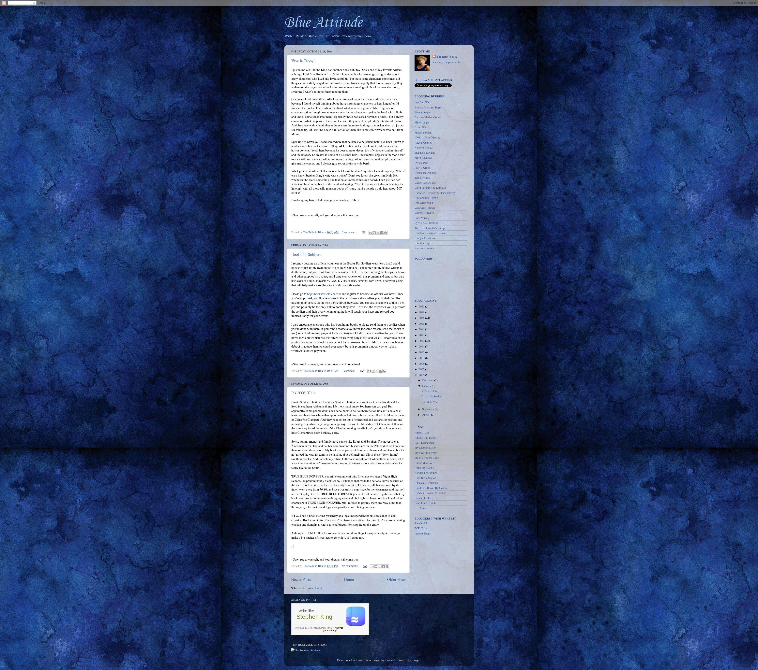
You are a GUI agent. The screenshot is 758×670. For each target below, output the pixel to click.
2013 (422, 335)
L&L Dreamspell (424, 443)
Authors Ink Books (425, 437)
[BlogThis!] (374, 233)
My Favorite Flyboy (426, 453)
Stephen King (314, 616)
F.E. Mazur (421, 508)
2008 (422, 363)
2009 (422, 358)
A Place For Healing (426, 473)
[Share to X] (378, 233)
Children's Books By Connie (431, 488)
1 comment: (349, 371)
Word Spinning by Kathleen (430, 188)
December (428, 380)
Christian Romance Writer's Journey (435, 193)
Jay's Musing (422, 218)
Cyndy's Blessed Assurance (430, 493)
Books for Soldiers (306, 254)
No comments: (350, 566)
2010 (422, 352)
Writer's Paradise (424, 213)
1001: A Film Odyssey (427, 137)
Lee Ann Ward (423, 102)
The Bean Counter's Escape (430, 228)
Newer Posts (301, 579)
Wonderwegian (423, 112)
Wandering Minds (425, 208)
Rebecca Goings (424, 147)
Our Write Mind (424, 203)
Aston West (421, 127)
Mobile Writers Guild (427, 458)
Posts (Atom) (314, 588)
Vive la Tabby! (303, 60)
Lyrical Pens (422, 162)
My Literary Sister (425, 447)
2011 (422, 346)
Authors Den (422, 433)
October (427, 386)
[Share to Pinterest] (385, 233)
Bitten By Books (424, 468)
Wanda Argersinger (425, 183)
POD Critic (421, 528)
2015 (422, 323)
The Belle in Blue (446, 57)
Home (349, 579)
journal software (326, 628)
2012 (422, 341)
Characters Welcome (426, 483)
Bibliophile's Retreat (426, 198)
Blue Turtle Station (425, 478)
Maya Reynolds (423, 157)
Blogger (416, 660)
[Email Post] (363, 232)
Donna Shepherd (424, 498)
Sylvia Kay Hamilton (426, 223)
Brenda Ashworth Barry (428, 107)
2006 (422, 375)
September (428, 409)
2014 (422, 329)
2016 (422, 318)
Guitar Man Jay (423, 463)
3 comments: (349, 232)
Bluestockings (423, 243)
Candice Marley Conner (428, 117)
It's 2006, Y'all (303, 392)
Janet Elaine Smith (425, 503)
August (426, 415)
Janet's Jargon (422, 167)
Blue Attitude (323, 22)
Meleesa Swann (423, 132)
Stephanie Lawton (425, 152)
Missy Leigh (422, 122)
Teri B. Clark (422, 177)
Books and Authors (425, 173)
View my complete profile (447, 62)
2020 (422, 306)
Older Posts (396, 579)
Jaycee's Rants (423, 533)
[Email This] (370, 233)
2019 (422, 312)
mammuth (390, 660)
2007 (422, 369)
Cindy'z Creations (425, 238)
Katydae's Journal (424, 248)
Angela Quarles (423, 142)
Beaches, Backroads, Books (430, 233)
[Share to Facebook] (382, 233)
